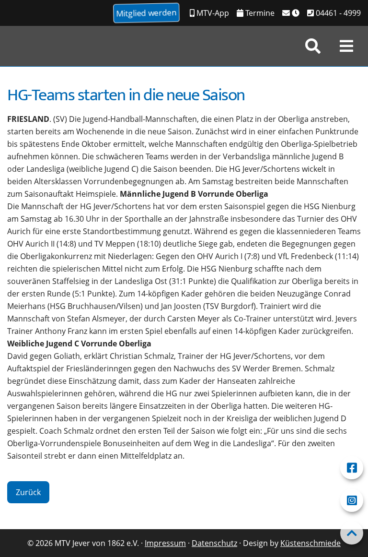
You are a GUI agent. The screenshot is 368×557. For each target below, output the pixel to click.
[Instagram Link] (351, 500)
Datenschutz (214, 543)
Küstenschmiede (310, 543)
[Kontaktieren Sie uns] (290, 13)
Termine (259, 13)
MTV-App (212, 13)
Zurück (28, 492)
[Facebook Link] (351, 467)
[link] (313, 46)
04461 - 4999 (337, 13)
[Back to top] (351, 533)
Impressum (165, 543)
